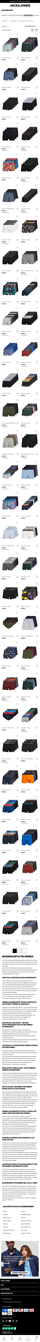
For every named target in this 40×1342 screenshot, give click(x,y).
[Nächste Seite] (24, 951)
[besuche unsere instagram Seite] (6, 1321)
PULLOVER (24, 1230)
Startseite (5, 21)
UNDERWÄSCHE (25, 1227)
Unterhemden (6, 1118)
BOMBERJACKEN (26, 1214)
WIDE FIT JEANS (25, 1233)
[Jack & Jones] (20, 6)
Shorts (31, 1147)
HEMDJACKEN (7, 1217)
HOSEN (23, 1211)
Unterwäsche (13, 21)
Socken (26, 1116)
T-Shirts (29, 1081)
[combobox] (29, 26)
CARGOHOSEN (25, 1224)
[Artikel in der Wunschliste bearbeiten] (17, 34)
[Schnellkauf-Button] (17, 58)
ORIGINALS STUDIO (9, 1230)
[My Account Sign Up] (20, 1259)
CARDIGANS (6, 1233)
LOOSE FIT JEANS (26, 1221)
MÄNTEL (23, 1217)
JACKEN (5, 1214)
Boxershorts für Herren (26, 21)
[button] (10, 44)
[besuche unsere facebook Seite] (3, 1321)
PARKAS (5, 1224)
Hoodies (13, 1083)
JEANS (5, 1211)
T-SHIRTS (5, 1227)
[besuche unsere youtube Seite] (10, 1321)
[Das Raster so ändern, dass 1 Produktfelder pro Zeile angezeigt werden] (32, 30)
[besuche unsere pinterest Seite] (13, 1321)
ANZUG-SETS (7, 1221)
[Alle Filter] (10, 26)
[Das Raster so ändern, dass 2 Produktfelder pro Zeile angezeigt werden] (36, 30)
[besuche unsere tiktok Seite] (17, 1321)
